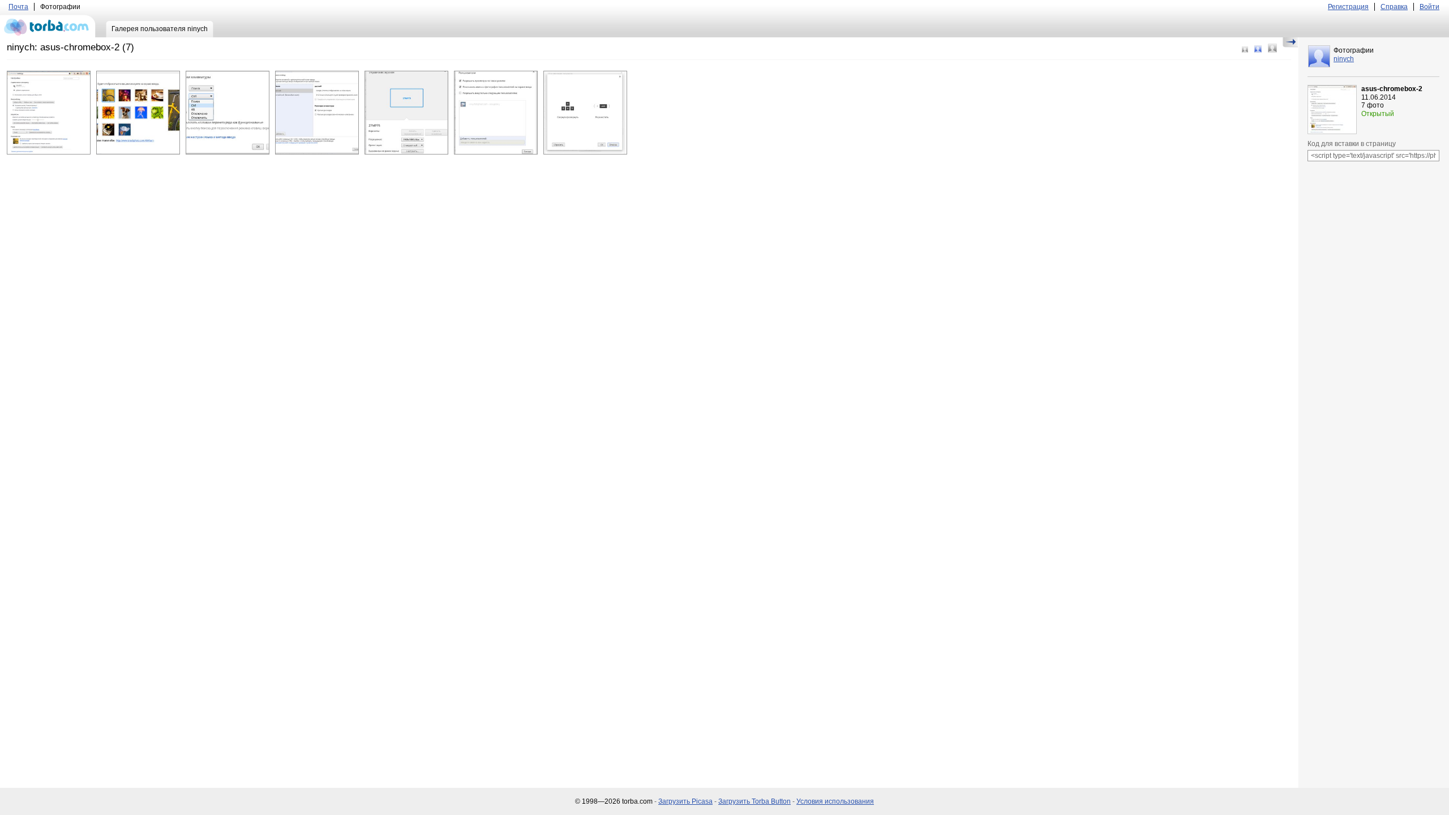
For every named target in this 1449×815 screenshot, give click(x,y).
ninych (1344, 59)
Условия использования (835, 801)
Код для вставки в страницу (1351, 144)
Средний (1258, 49)
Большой (1272, 48)
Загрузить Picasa (685, 801)
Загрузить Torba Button (754, 801)
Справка (1394, 7)
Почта (18, 7)
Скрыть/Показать (1290, 42)
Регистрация (1348, 7)
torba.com (48, 26)
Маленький (1245, 49)
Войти (1429, 7)
